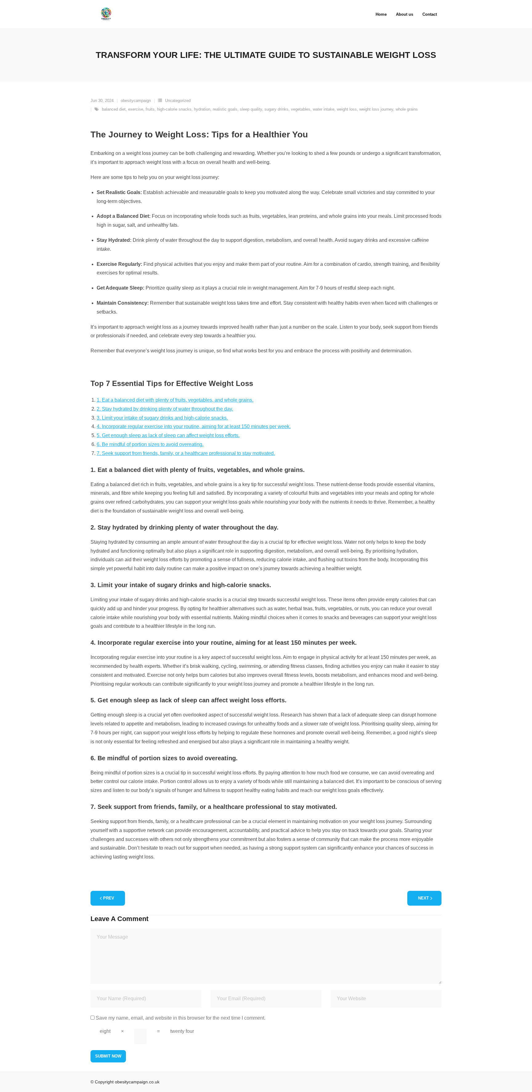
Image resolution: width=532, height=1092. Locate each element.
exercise (135, 109)
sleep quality (251, 109)
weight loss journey (376, 109)
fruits (150, 109)
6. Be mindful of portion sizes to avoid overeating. (150, 444)
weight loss (347, 109)
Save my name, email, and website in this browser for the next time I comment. (180, 1018)
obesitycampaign (136, 100)
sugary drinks (276, 109)
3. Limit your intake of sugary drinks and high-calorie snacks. (162, 417)
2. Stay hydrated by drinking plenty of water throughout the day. (165, 409)
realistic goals (225, 109)
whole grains (407, 109)
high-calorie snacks (174, 109)
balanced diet (114, 109)
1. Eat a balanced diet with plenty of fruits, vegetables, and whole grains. (175, 400)
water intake (323, 109)
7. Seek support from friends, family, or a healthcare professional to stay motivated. (186, 453)
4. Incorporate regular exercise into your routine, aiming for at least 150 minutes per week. (194, 426)
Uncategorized (178, 100)
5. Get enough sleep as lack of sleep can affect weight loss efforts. (168, 435)
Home (381, 14)
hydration (202, 109)
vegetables (300, 109)
